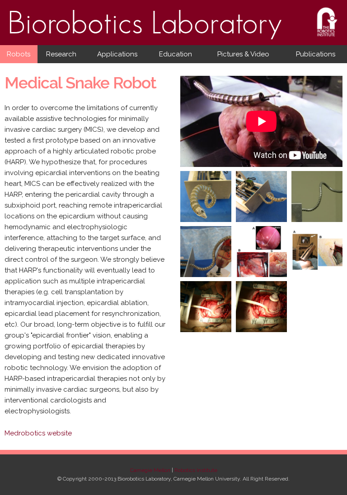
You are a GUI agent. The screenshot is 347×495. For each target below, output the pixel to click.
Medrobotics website (38, 433)
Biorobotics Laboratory (145, 31)
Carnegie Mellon (150, 470)
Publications (315, 54)
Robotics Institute (195, 470)
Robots (18, 54)
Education (175, 54)
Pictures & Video (243, 54)
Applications (117, 54)
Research (61, 54)
